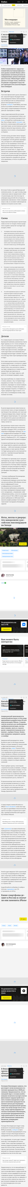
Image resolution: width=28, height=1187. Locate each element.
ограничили (7, 776)
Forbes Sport (5, 606)
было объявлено (11, 754)
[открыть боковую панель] (22, 2)
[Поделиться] (24, 31)
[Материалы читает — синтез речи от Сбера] (21, 31)
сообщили (15, 1077)
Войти (18, 1)
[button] (26, 2)
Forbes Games (9, 5)
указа (2, 120)
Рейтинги (19, 5)
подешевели (10, 836)
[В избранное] (26, 31)
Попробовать (13, 42)
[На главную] (4, 2)
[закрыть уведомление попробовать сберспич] (21, 36)
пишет (13, 695)
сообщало (10, 104)
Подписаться (6, 576)
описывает (19, 122)
